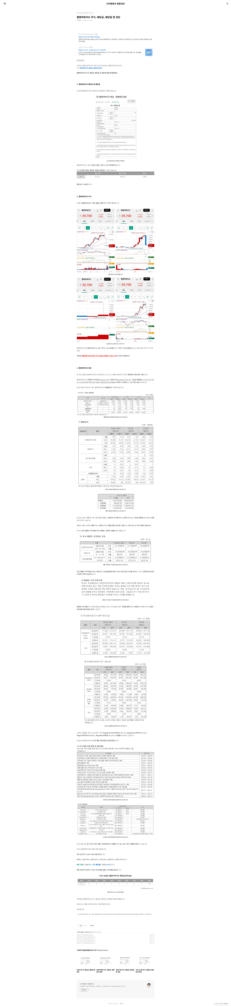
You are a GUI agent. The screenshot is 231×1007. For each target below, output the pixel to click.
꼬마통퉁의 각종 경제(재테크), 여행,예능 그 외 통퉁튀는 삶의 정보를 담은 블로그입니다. (103, 986)
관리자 (121, 1003)
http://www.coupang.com (86, 34)
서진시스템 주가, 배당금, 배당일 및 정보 (85, 941)
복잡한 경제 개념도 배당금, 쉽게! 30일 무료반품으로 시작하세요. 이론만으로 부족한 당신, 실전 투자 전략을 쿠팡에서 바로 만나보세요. (115, 40)
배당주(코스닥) (88, 932)
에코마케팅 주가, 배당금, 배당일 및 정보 (85, 937)
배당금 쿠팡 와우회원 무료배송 (89, 37)
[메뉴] (5, 3)
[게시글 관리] (86, 925)
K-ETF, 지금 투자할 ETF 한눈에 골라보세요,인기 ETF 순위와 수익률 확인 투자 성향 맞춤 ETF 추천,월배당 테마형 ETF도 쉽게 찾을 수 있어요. (110, 53)
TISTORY (116, 1003)
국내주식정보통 (80, 932)
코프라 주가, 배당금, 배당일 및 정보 (84, 935)
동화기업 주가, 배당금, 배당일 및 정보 (91, 68)
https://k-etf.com (84, 47)
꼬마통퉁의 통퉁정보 (115, 4)
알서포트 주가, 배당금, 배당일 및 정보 (85, 943)
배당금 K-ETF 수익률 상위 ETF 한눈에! (92, 50)
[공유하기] (83, 925)
